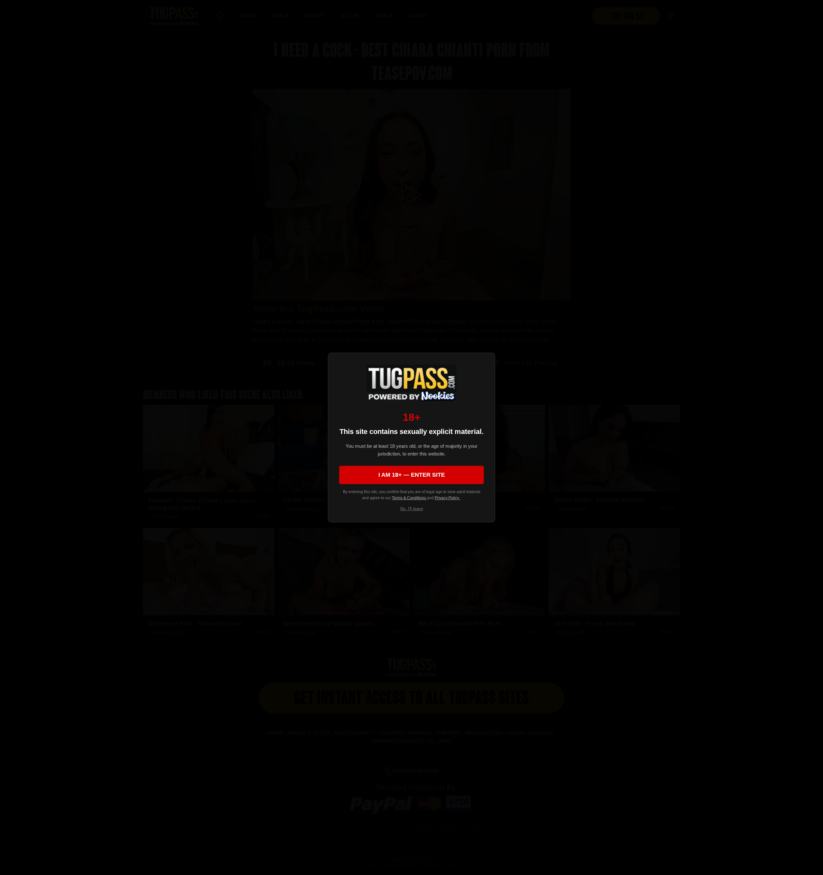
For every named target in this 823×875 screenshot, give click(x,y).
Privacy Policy (447, 498)
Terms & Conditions (409, 498)
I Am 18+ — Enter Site (411, 475)
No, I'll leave (411, 508)
